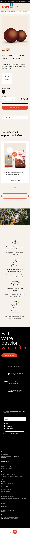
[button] (14, 187)
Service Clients (5, 487)
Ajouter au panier (15, 107)
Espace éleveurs (5, 479)
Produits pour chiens (6, 464)
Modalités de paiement (6, 489)
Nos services (5, 472)
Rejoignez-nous (9, 355)
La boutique (5, 461)
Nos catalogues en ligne (7, 483)
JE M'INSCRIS (14, 434)
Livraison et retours (5, 491)
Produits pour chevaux (6, 468)
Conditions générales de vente (8, 496)
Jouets (12, 11)
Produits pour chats (6, 466)
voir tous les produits (15, 196)
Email (5, 415)
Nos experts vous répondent (8, 474)
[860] (15, 532)
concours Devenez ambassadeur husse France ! (12, 476)
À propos (3, 501)
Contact (3, 503)
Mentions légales (5, 494)
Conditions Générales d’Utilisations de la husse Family (14, 498)
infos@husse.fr (4, 454)
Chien (2, 11)
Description (7, 117)
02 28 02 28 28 (4, 456)
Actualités (3, 481)
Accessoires (7, 11)
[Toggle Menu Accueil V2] (26, 7)
